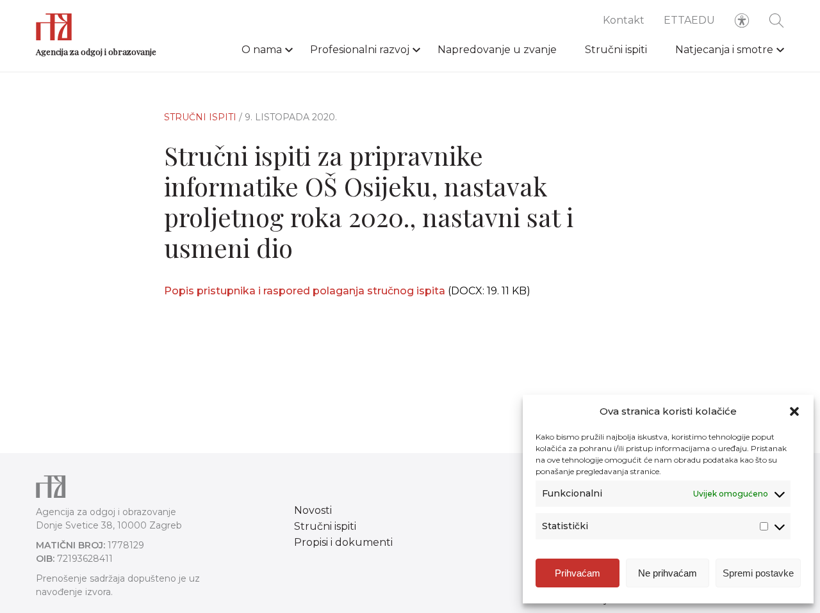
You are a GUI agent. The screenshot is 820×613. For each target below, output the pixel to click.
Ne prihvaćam (667, 573)
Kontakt (623, 20)
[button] (794, 411)
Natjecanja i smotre (724, 50)
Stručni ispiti (616, 50)
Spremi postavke (758, 573)
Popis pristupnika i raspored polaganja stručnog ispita (306, 291)
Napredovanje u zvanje (497, 50)
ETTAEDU (689, 20)
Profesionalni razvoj (359, 50)
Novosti (313, 510)
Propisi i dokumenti (343, 542)
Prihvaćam (577, 573)
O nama (262, 50)
